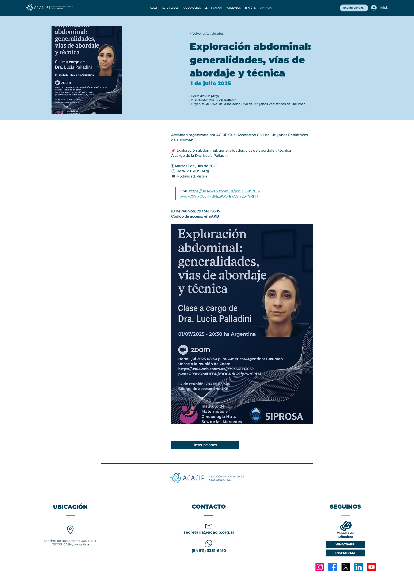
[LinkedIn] (358, 567)
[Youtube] (371, 567)
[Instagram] (319, 567)
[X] (345, 567)
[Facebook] (332, 567)
